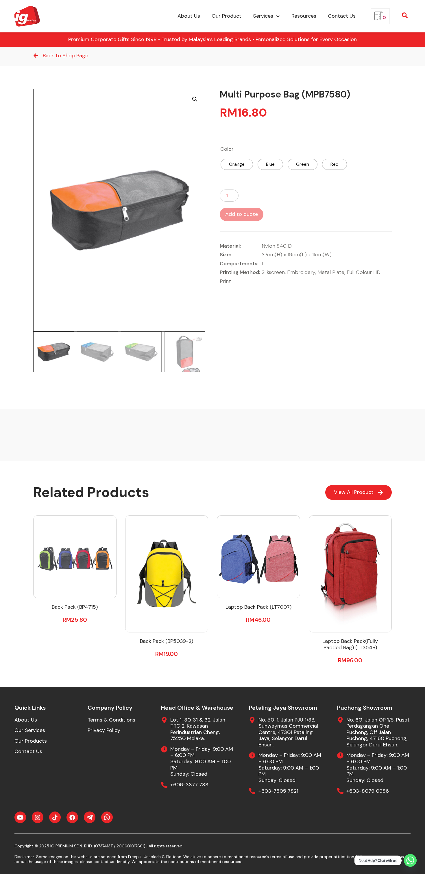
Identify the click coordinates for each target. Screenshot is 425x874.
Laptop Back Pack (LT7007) (258, 606)
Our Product (226, 15)
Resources (303, 15)
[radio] (237, 164)
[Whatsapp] (410, 860)
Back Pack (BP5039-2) (166, 641)
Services (263, 15)
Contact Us (342, 15)
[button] (195, 99)
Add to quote (241, 214)
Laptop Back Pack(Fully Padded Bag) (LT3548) (350, 644)
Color (227, 149)
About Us (189, 15)
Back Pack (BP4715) (75, 606)
